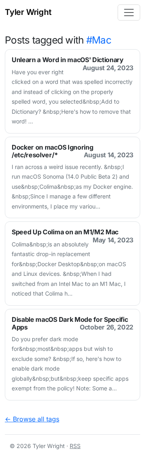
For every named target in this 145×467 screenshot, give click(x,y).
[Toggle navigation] (129, 12)
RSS (75, 445)
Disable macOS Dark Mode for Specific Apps (70, 323)
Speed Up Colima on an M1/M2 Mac (65, 232)
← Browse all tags (32, 419)
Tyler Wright (28, 12)
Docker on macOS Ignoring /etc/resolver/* (52, 151)
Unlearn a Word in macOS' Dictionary (68, 60)
